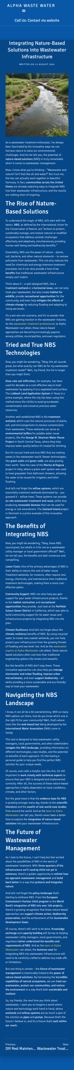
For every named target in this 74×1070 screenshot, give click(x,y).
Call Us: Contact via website (37, 20)
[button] (24, 10)
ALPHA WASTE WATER (31, 5)
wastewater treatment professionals (34, 324)
